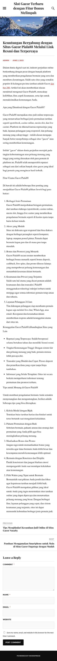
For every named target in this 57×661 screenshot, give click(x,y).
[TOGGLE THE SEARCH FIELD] (52, 8)
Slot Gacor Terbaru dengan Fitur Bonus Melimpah (28, 8)
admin (6, 60)
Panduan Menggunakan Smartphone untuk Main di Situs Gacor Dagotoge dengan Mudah (29, 545)
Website (7, 619)
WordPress (34, 656)
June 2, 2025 (18, 60)
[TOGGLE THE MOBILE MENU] (4, 8)
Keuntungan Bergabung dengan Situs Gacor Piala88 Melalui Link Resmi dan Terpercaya (28, 46)
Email (6, 607)
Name (6, 595)
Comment (8, 564)
